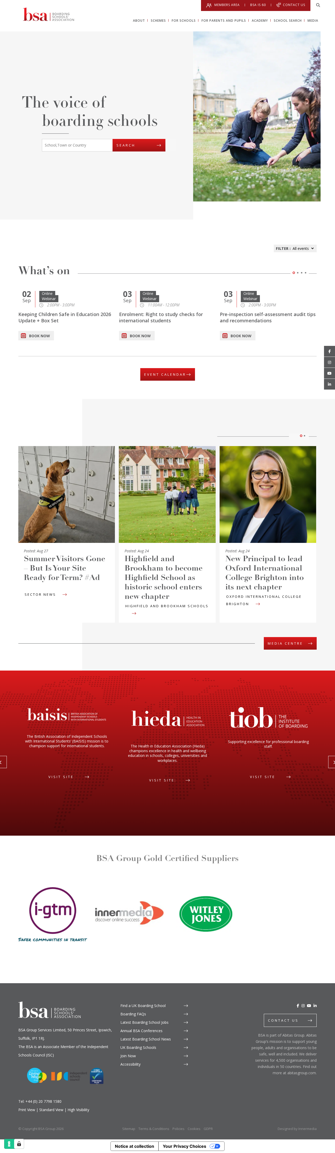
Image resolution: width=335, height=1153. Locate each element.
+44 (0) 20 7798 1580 (43, 1101)
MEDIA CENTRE (285, 643)
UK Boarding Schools (138, 1047)
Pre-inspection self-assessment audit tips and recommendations (268, 317)
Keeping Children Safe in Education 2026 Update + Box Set (64, 317)
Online (47, 293)
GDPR (208, 1128)
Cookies (194, 1128)
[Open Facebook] (329, 351)
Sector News (40, 594)
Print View (26, 1109)
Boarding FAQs (133, 1013)
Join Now (128, 1055)
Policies (178, 1128)
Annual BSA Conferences (141, 1030)
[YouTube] (309, 1005)
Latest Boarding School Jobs (144, 1022)
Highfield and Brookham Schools (167, 606)
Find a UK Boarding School (143, 1005)
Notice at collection (134, 1146)
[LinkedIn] (315, 1005)
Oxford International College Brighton (264, 600)
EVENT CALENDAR (165, 374)
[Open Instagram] (329, 362)
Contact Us (294, 5)
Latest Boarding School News (145, 1039)
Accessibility (130, 1064)
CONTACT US (283, 1020)
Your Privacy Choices (184, 1146)
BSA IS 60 (258, 5)
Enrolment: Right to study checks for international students (161, 317)
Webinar (49, 298)
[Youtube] (329, 373)
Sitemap (128, 1128)
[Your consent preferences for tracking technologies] (19, 1144)
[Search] (318, 5)
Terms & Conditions (153, 1128)
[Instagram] (303, 1005)
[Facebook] (298, 1005)
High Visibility (78, 1109)
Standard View (51, 1109)
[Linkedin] (329, 384)
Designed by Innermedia (297, 1128)
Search (125, 145)
